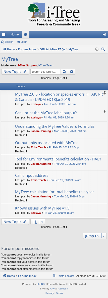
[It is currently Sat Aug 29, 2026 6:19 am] (96, 49)
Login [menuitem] (105, 35)
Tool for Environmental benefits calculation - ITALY (58, 158)
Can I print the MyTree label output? (46, 112)
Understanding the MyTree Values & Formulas (54, 126)
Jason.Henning (41, 131)
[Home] (54, 15)
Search (9, 41)
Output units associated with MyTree (46, 142)
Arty (52, 288)
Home (15, 34)
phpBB (41, 284)
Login (24, 41)
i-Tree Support (27, 65)
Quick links (5, 35)
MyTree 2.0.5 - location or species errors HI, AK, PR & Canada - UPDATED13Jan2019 (59, 97)
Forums (26, 35)
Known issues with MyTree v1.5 (42, 207)
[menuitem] (103, 49)
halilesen (63, 288)
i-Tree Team (45, 65)
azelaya (36, 104)
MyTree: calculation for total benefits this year (54, 191)
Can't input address (31, 175)
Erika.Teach (38, 147)
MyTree (9, 59)
